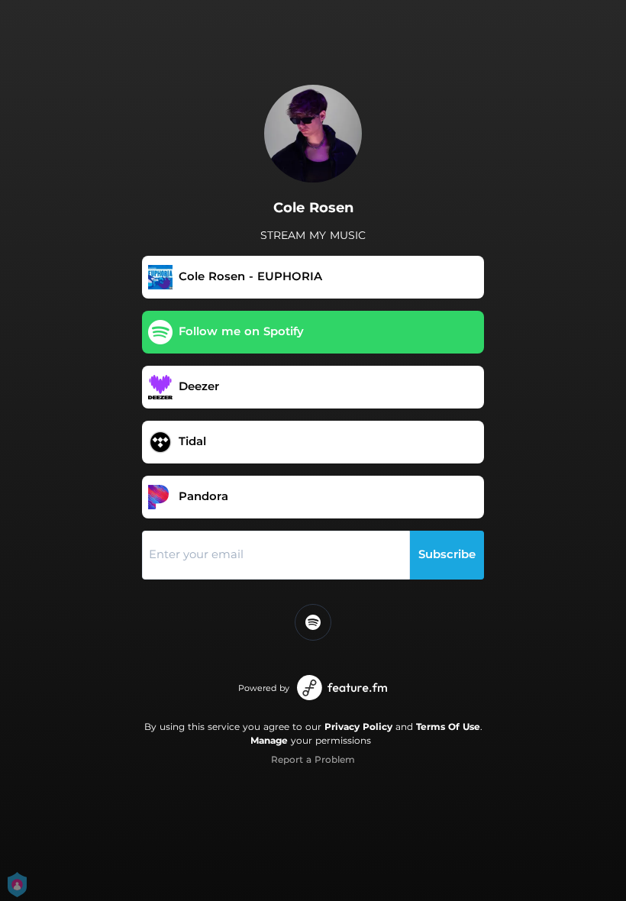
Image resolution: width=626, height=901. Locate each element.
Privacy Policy (358, 726)
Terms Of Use (448, 726)
